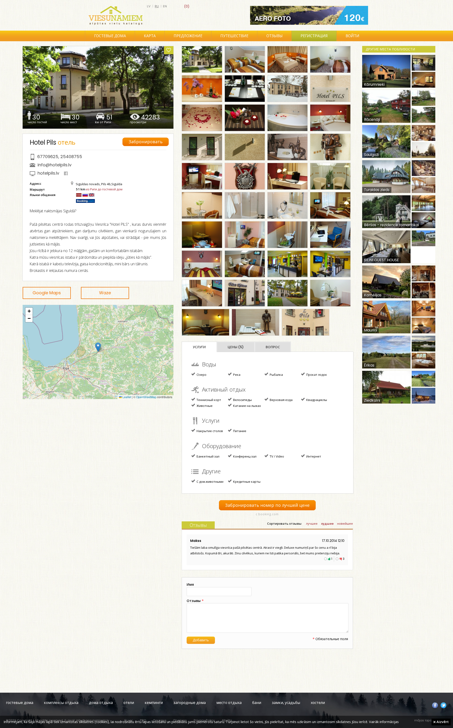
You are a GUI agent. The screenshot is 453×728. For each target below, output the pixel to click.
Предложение (188, 35)
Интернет (313, 456)
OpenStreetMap (146, 397)
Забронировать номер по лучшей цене (267, 505)
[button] (98, 347)
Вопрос (273, 347)
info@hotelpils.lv (54, 165)
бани (256, 702)
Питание (239, 431)
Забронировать (146, 142)
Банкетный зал (207, 456)
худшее (327, 523)
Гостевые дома (110, 35)
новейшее (345, 523)
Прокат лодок (316, 374)
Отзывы (274, 35)
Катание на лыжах (246, 406)
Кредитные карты (246, 481)
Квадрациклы (316, 400)
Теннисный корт (208, 400)
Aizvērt (442, 721)
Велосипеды (242, 400)
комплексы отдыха (61, 702)
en (165, 6)
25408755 (71, 157)
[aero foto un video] (309, 15)
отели (128, 702)
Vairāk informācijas (384, 721)
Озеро (201, 374)
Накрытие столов (209, 431)
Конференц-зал (244, 456)
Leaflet (126, 397)
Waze (105, 293)
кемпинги (154, 702)
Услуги (199, 347)
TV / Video (276, 456)
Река (236, 374)
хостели (318, 702)
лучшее (312, 523)
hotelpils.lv (48, 173)
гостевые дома (19, 702)
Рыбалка (276, 374)
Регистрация (314, 35)
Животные (204, 406)
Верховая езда (281, 400)
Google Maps (47, 293)
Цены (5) (236, 347)
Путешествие (234, 35)
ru (157, 6)
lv (149, 6)
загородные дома (189, 702)
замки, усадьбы (286, 702)
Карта (150, 35)
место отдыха (229, 702)
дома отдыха (101, 702)
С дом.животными (209, 481)
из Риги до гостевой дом (104, 189)
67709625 (47, 157)
